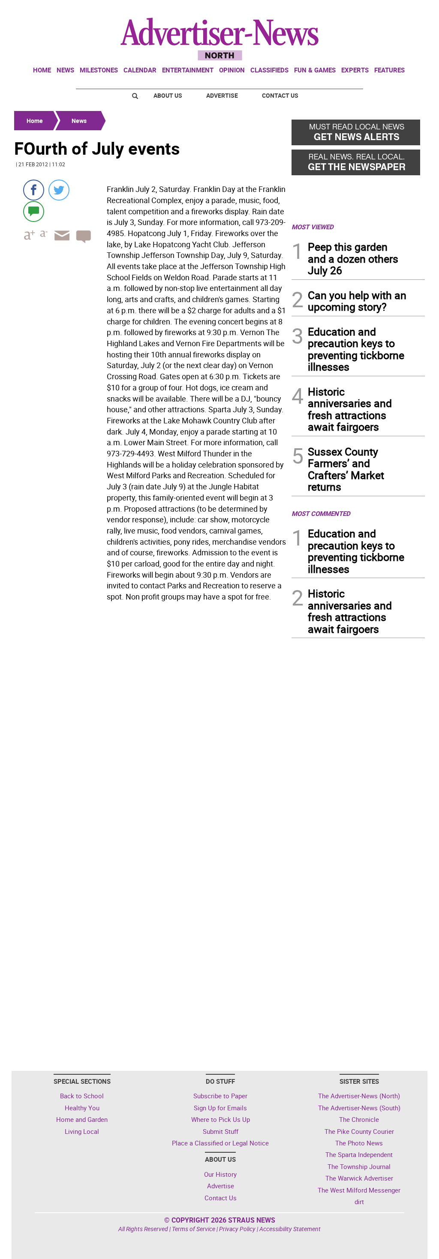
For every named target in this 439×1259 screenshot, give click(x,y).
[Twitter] (58, 190)
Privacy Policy (237, 1229)
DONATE (404, 9)
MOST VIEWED (313, 226)
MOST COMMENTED (321, 513)
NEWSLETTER (356, 9)
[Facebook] (33, 190)
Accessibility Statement (290, 1229)
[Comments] (33, 211)
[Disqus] (150, 722)
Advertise (222, 95)
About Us (167, 95)
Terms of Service (193, 1229)
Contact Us (280, 95)
